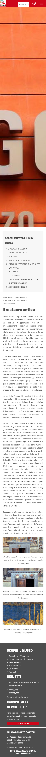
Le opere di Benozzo (17, 287)
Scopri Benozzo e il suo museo (14, 297)
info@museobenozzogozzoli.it (20, 747)
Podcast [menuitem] (12, 672)
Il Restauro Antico (17, 283)
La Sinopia (13, 268)
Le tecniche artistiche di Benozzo (23, 264)
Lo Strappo (14, 275)
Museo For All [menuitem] (15, 665)
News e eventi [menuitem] (15, 662)
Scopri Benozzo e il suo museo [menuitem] (22, 659)
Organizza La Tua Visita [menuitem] (19, 656)
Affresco (13, 271)
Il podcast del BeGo (17, 248)
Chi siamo (12, 256)
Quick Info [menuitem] (13, 668)
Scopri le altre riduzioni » (17, 697)
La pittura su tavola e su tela (23, 279)
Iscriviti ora (23, 723)
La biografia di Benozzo (19, 260)
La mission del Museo (17, 252)
